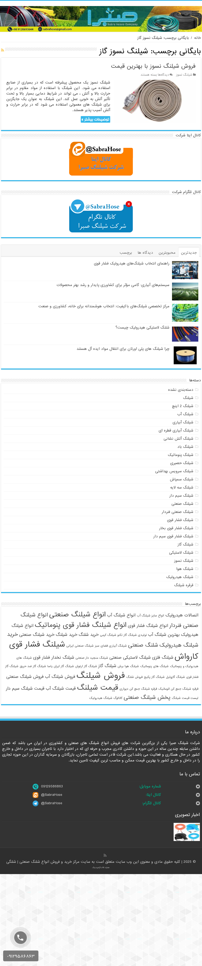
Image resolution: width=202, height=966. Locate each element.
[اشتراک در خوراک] (2, 50)
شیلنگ (188, 398)
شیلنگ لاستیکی (181, 552)
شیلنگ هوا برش (128, 666)
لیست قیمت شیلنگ (185, 698)
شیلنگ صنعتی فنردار (177, 512)
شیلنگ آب (185, 414)
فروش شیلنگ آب (60, 676)
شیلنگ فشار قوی (180, 520)
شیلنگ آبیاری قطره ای (176, 430)
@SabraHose (51, 795)
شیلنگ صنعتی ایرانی (80, 645)
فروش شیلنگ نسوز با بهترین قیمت (153, 66)
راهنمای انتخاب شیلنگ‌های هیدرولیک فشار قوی (131, 263)
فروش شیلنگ (101, 675)
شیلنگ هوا (184, 569)
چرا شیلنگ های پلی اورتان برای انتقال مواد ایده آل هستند (123, 349)
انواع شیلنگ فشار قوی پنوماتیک (81, 625)
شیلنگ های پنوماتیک (154, 666)
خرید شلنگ (89, 634)
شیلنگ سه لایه (181, 487)
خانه (197, 38)
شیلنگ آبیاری (183, 422)
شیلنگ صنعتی (182, 504)
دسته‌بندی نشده (180, 390)
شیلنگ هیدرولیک (179, 577)
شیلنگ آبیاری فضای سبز (111, 645)
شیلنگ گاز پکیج (154, 677)
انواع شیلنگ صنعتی (77, 614)
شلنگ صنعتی (143, 645)
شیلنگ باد (185, 447)
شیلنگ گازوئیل (175, 677)
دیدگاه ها (145, 253)
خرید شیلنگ (66, 634)
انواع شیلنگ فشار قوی (148, 625)
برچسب (126, 253)
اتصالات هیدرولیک (181, 615)
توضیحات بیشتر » (95, 119)
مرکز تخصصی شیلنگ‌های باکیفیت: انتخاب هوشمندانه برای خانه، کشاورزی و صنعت (103, 306)
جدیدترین (189, 253)
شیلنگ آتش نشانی (178, 439)
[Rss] (105, 855)
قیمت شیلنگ (97, 687)
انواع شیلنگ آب (121, 615)
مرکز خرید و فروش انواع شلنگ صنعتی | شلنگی (43, 862)
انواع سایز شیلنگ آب (150, 615)
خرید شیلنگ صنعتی (36, 634)
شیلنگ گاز (185, 544)
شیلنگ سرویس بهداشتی (174, 471)
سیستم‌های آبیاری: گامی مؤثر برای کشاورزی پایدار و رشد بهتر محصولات (113, 285)
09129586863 (52, 786)
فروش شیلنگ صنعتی (25, 676)
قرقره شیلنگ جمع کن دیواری (138, 689)
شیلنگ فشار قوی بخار (176, 528)
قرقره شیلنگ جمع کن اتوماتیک (178, 689)
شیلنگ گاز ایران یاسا (60, 666)
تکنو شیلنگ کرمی (111, 635)
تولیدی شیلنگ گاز (135, 635)
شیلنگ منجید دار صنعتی (91, 658)
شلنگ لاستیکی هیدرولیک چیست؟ (142, 327)
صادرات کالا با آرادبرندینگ (101, 867)
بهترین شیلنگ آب (164, 634)
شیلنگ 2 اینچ (182, 406)
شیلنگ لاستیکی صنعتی (130, 657)
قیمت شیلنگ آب (61, 688)
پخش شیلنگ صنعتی (147, 697)
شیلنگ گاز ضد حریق (33, 666)
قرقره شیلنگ (183, 585)
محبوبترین (167, 253)
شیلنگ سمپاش (181, 479)
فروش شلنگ (134, 677)
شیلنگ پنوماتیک (180, 455)
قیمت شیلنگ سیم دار (25, 688)
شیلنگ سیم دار (181, 495)
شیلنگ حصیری (181, 463)
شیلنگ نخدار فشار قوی (53, 657)
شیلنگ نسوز (184, 74)
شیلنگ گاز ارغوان (86, 666)
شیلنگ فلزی (162, 657)
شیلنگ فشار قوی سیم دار (173, 536)
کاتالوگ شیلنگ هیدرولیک (105, 698)
